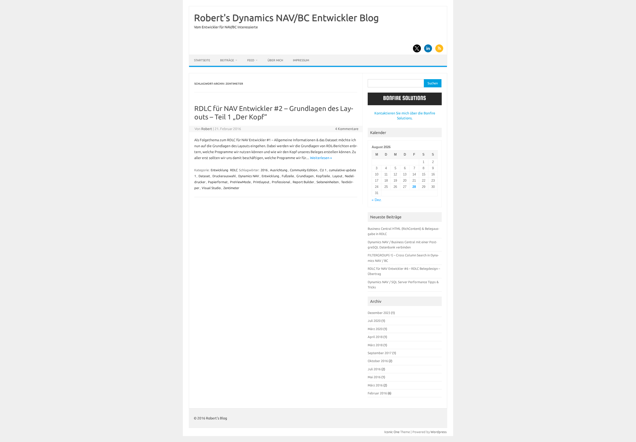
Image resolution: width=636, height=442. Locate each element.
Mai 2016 (374, 377)
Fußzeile (288, 176)
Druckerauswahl (224, 176)
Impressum (301, 60)
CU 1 (323, 170)
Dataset (204, 176)
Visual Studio (211, 188)
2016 (264, 170)
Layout (337, 176)
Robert (206, 129)
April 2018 (375, 337)
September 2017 (380, 353)
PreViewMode (240, 182)
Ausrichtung (278, 170)
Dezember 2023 (379, 312)
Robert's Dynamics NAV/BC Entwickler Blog (286, 17)
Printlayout (261, 182)
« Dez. (377, 200)
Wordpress (439, 432)
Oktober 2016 (378, 361)
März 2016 (375, 385)
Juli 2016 (374, 369)
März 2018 (375, 345)
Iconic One (391, 432)
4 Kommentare (346, 129)
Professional (281, 182)
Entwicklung (219, 170)
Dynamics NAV (248, 176)
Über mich (275, 60)
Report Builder (303, 182)
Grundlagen (305, 176)
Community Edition (303, 170)
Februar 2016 (377, 393)
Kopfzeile (323, 176)
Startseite (202, 60)
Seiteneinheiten (328, 182)
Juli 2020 (374, 320)
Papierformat (218, 182)
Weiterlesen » (321, 158)
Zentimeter (231, 188)
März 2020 (375, 329)
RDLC (234, 170)
